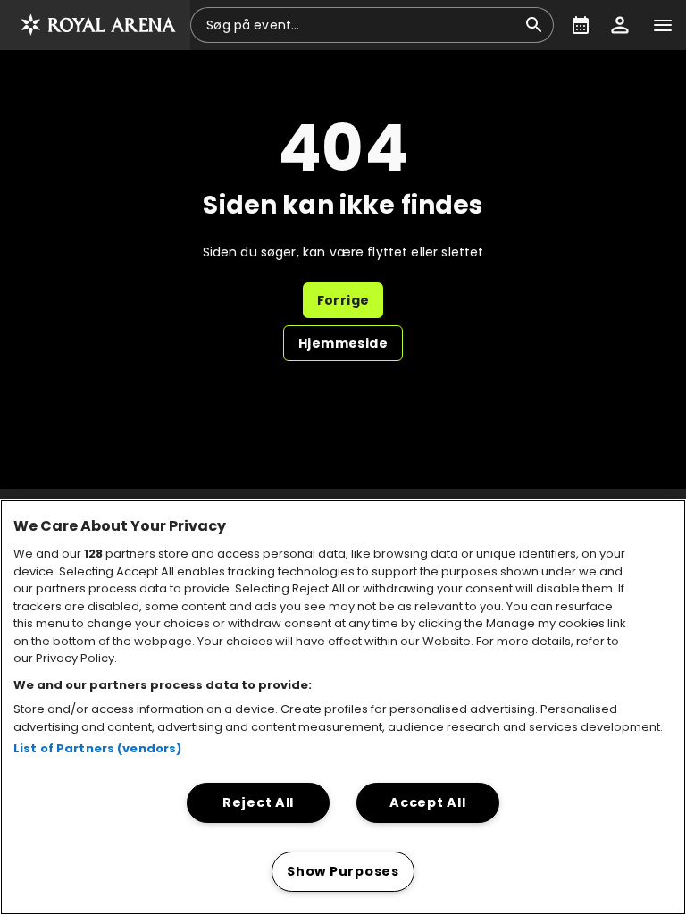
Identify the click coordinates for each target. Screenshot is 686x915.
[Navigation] (663, 25)
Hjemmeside (343, 343)
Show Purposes (342, 871)
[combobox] (361, 25)
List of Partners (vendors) (97, 748)
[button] (95, 25)
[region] (343, 707)
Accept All (427, 802)
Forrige (343, 300)
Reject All (258, 802)
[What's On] (580, 25)
